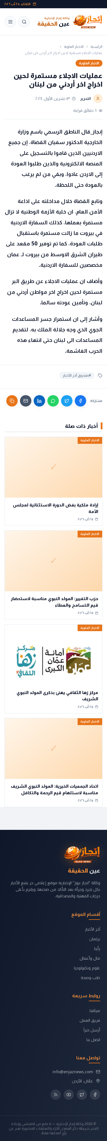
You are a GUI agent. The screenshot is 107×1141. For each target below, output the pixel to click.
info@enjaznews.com (73, 1071)
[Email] (25, 401)
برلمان (94, 938)
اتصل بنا (93, 1039)
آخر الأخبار (92, 929)
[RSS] (56, 1094)
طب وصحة (90, 977)
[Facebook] (80, 401)
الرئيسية (96, 46)
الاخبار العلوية (74, 46)
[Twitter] (66, 401)
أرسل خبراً (92, 1030)
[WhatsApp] (53, 401)
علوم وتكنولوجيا (87, 967)
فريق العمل (90, 1020)
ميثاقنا (95, 1010)
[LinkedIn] (39, 401)
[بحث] (24, 21)
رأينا (97, 948)
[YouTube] (69, 1094)
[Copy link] (12, 401)
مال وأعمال (90, 958)
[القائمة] (10, 21)
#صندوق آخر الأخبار (77, 375)
